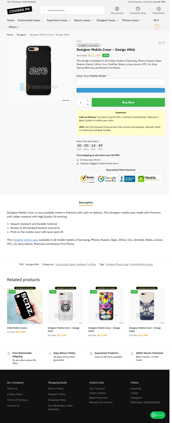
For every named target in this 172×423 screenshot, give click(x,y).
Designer (21, 34)
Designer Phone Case (117, 264)
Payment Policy (57, 394)
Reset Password (98, 397)
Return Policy (55, 388)
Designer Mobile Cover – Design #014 (63, 329)
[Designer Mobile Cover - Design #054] (160, 42)
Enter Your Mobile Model (92, 76)
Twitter (135, 393)
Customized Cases (65, 264)
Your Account (97, 388)
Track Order (159, 13)
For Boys (91, 264)
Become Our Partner (101, 402)
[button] (159, 23)
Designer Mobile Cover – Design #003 (104, 329)
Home (10, 34)
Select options (25, 339)
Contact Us (13, 405)
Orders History (97, 393)
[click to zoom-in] (38, 70)
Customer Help (138, 13)
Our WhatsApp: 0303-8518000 (60, 407)
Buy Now (128, 102)
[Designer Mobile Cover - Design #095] (163, 42)
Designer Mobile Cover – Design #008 (145, 329)
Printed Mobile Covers (141, 264)
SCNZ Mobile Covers (17, 327)
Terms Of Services (17, 399)
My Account (117, 13)
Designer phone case (25, 239)
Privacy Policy (15, 394)
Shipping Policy (57, 399)
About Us (12, 388)
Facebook (136, 388)
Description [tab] (86, 202)
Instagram (136, 397)
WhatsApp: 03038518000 (145, 402)
